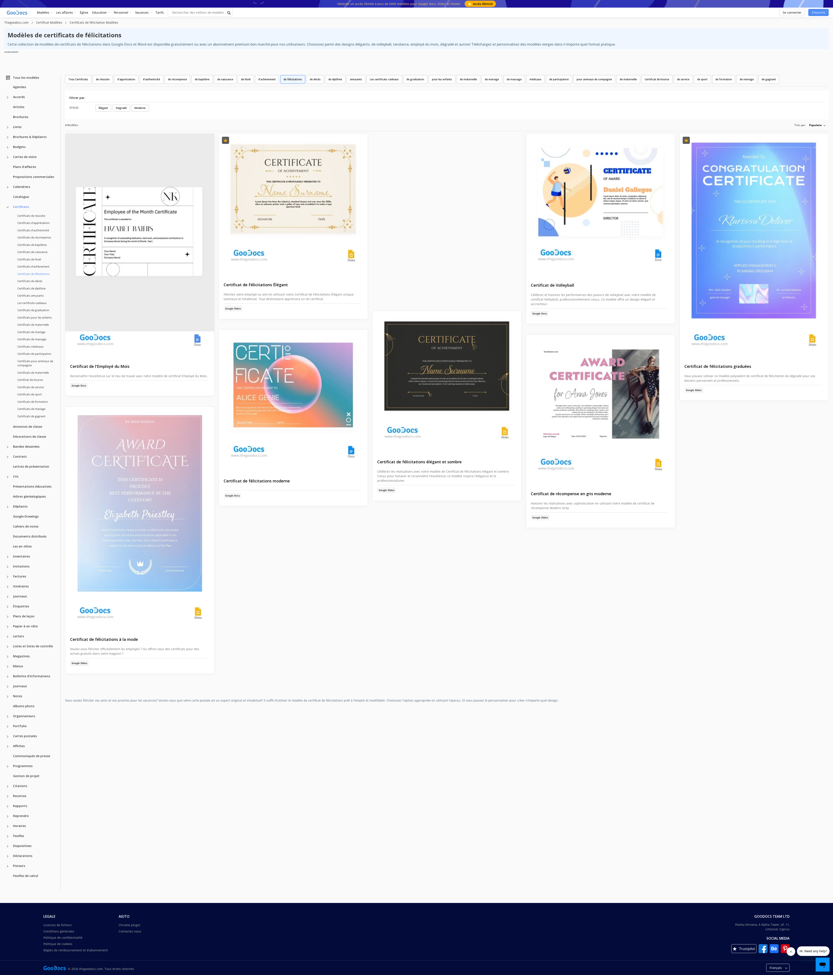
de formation (723, 79)
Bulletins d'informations (31, 676)
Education (99, 12)
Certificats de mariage (31, 332)
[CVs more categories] (7, 477)
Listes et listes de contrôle (33, 646)
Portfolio (20, 726)
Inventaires (21, 556)
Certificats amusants (30, 296)
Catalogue (21, 197)
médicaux (535, 79)
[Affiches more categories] (7, 746)
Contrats (20, 456)
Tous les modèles (26, 78)
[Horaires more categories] (7, 826)
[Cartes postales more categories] (7, 736)
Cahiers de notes (25, 526)
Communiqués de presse (31, 756)
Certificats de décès (29, 281)
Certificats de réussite (31, 216)
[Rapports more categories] (7, 806)
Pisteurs (19, 866)
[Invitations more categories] (7, 567)
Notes (17, 696)
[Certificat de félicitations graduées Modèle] (754, 245)
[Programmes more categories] (7, 766)
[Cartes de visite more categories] (7, 157)
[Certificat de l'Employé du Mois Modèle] (139, 245)
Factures (19, 576)
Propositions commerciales (33, 177)
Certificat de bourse (30, 380)
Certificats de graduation (33, 310)
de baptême (202, 79)
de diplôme (335, 79)
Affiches (19, 746)
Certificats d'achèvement (33, 266)
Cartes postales (25, 736)
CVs (15, 476)
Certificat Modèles (49, 22)
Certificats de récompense (34, 237)
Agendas (19, 87)
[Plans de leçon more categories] (7, 616)
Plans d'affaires (24, 167)
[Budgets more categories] (7, 147)
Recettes (19, 796)
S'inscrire (818, 12)
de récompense (177, 79)
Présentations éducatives (32, 486)
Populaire (815, 125)
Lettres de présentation (31, 466)
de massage (514, 79)
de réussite (103, 79)
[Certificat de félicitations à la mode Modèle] (139, 518)
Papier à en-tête (25, 626)
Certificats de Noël (29, 259)
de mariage (492, 79)
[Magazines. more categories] (7, 656)
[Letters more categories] (7, 636)
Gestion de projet (26, 776)
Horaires (19, 826)
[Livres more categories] (7, 127)
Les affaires (64, 12)
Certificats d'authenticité (33, 230)
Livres (17, 127)
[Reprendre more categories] (7, 816)
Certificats (21, 207)
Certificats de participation (34, 354)
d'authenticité (151, 79)
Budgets (19, 147)
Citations (20, 786)
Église (84, 12)
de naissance (225, 79)
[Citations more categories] (7, 786)
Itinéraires (21, 586)
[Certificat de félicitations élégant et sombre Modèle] (446, 381)
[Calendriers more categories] (7, 187)
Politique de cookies (57, 944)
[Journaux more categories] (7, 597)
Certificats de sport (29, 394)
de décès (315, 79)
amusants (356, 79)
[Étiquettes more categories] (7, 606)
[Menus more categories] (7, 666)
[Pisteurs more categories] (7, 866)
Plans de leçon (23, 616)
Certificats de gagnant (31, 416)
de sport (702, 79)
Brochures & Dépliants (30, 137)
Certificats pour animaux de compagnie (35, 363)
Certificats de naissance (32, 252)
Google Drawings (26, 516)
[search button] (229, 12)
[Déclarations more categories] (7, 856)
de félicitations (293, 79)
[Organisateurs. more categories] (7, 716)
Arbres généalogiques (29, 496)
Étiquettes (21, 606)
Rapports (20, 806)
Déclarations (22, 856)
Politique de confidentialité (62, 938)
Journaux (20, 596)
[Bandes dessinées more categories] (7, 447)
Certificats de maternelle (33, 325)
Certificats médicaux (30, 347)
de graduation (415, 79)
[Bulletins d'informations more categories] (7, 676)
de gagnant (769, 79)
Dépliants (20, 506)
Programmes (23, 766)
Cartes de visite (24, 157)
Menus (18, 666)
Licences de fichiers (57, 925)
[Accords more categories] (7, 97)
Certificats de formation (32, 402)
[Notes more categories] (7, 696)
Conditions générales (58, 931)
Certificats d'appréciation (33, 223)
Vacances (142, 12)
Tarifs (160, 12)
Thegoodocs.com (17, 22)
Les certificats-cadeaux (32, 303)
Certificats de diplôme (31, 288)
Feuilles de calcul (25, 876)
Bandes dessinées (26, 446)
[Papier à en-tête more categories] (7, 626)
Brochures (20, 117)
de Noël (246, 79)
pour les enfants (442, 79)
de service (683, 79)
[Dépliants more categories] (7, 507)
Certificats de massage (31, 339)
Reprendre (21, 816)
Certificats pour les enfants (34, 317)
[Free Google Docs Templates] (17, 12)
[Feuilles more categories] (7, 836)
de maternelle (468, 79)
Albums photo (23, 706)
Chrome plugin (129, 925)
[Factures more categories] (7, 577)
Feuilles (18, 836)
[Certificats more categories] (7, 207)
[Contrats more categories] (7, 457)
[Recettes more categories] (7, 796)
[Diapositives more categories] (7, 846)
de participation (559, 79)
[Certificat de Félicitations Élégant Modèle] (293, 204)
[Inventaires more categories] (7, 557)
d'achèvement (267, 79)
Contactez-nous (130, 931)
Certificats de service (30, 387)
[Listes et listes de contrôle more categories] (7, 646)
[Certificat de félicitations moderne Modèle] (293, 400)
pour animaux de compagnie (594, 79)
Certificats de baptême (32, 245)
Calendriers (21, 187)
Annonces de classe (27, 426)
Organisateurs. (24, 716)
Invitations (21, 566)
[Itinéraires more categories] (7, 587)
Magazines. (21, 656)
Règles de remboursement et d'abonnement (75, 950)
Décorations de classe (29, 436)
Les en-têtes (22, 546)
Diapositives (22, 846)
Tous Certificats (78, 79)
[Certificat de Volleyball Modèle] (600, 205)
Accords (19, 97)
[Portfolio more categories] (7, 726)
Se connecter (792, 12)
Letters (18, 636)
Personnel (121, 12)
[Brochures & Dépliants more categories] (7, 137)
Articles (18, 107)
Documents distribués (29, 536)
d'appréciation (126, 79)
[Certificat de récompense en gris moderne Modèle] (600, 409)
